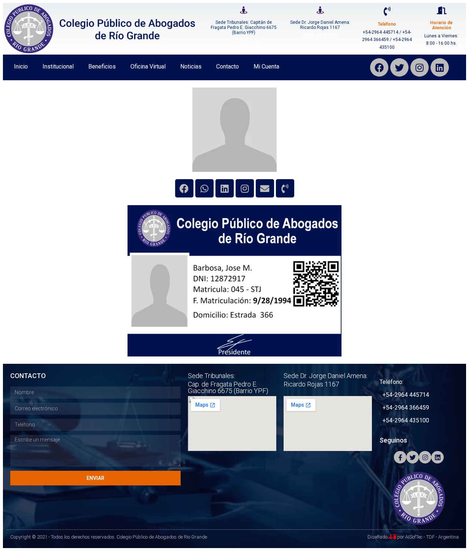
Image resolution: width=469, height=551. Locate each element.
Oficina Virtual (148, 66)
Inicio (21, 66)
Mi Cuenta (266, 66)
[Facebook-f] (400, 457)
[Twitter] (399, 67)
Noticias (191, 66)
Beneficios (102, 66)
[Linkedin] (224, 188)
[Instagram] (419, 67)
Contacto (227, 66)
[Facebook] (379, 67)
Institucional (58, 66)
